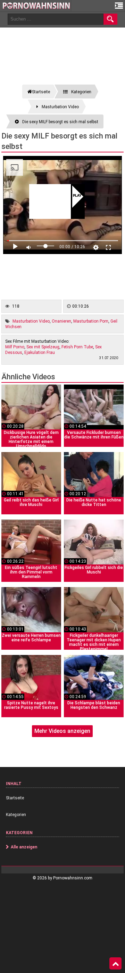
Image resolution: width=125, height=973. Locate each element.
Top (115, 963)
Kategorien (16, 814)
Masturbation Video (31, 321)
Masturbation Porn (90, 321)
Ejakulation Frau (39, 352)
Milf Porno (14, 347)
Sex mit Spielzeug (42, 347)
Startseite (15, 798)
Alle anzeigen (24, 847)
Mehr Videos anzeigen (62, 731)
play (77, 196)
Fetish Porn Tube (77, 347)
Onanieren (61, 321)
